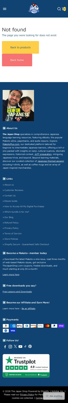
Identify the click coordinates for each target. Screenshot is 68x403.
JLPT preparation (43, 154)
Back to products (20, 47)
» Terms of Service (12, 233)
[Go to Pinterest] (30, 347)
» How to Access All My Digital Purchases (23, 206)
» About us (8, 184)
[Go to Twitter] (15, 347)
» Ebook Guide (10, 201)
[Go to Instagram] (10, 347)
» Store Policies (10, 239)
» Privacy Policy (10, 228)
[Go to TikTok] (25, 347)
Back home (17, 59)
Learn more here (11, 274)
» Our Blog (8, 217)
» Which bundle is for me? (16, 211)
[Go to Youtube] (20, 347)
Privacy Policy (27, 394)
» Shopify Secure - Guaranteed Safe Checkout (26, 244)
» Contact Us (9, 195)
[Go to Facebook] (5, 347)
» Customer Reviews (13, 190)
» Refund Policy (10, 222)
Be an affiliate (28, 308)
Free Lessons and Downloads (17, 291)
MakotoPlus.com (11, 144)
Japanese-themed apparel (51, 161)
